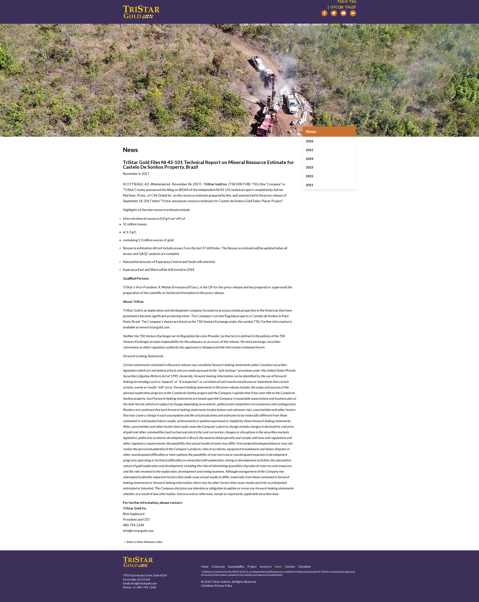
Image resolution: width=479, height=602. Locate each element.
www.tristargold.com (154, 327)
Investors (320, 24)
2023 (309, 167)
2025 (309, 150)
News (335, 24)
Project (303, 24)
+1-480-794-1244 (144, 587)
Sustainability (283, 24)
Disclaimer (304, 566)
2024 (309, 159)
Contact (349, 24)
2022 (309, 176)
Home (244, 24)
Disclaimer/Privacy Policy (216, 585)
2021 (309, 185)
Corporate (260, 24)
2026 (309, 141)
